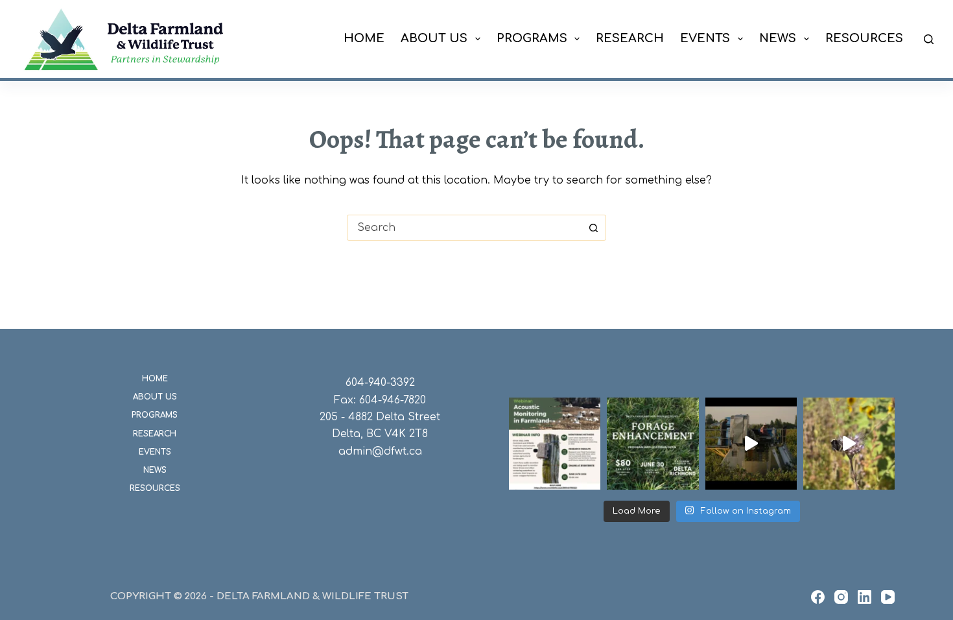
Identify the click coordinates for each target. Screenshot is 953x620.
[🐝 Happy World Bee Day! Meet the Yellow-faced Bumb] (849, 443)
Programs (532, 38)
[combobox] (464, 228)
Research (630, 38)
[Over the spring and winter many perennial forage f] (652, 443)
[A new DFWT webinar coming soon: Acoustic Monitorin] (554, 443)
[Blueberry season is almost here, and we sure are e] (751, 443)
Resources (864, 38)
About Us (434, 38)
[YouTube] (888, 597)
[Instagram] (841, 597)
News (777, 38)
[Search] (929, 39)
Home (364, 38)
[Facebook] (818, 597)
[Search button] (593, 227)
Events (705, 38)
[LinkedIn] (864, 597)
